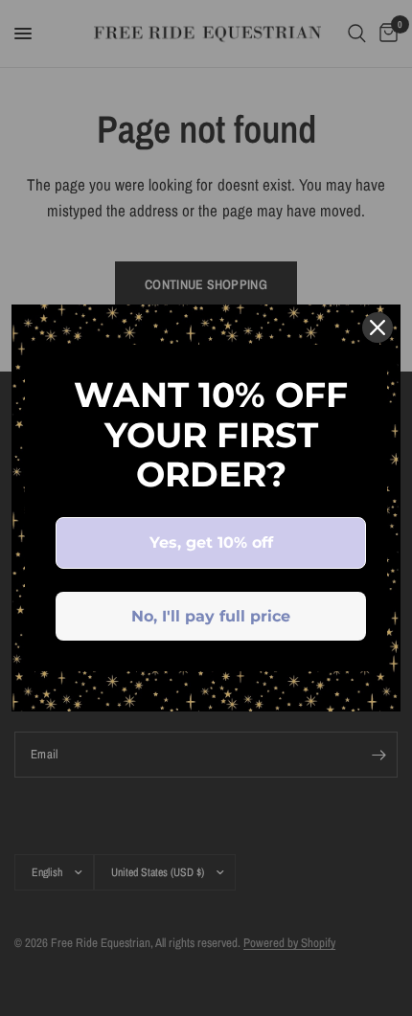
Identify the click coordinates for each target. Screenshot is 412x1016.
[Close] (378, 327)
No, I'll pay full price (210, 616)
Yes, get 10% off (211, 542)
